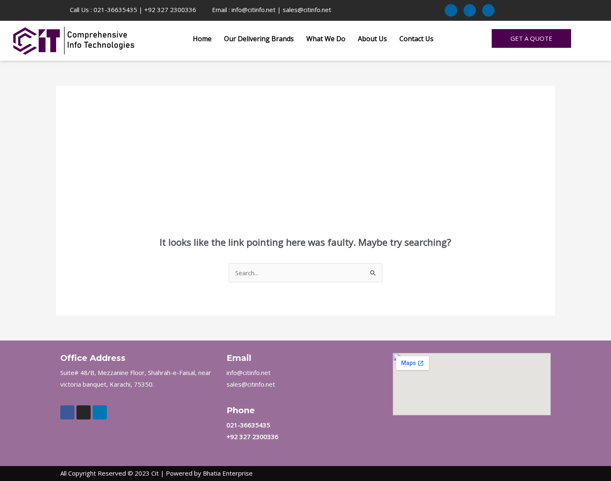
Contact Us (416, 38)
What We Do (325, 38)
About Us (372, 38)
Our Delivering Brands (259, 38)
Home (202, 38)
